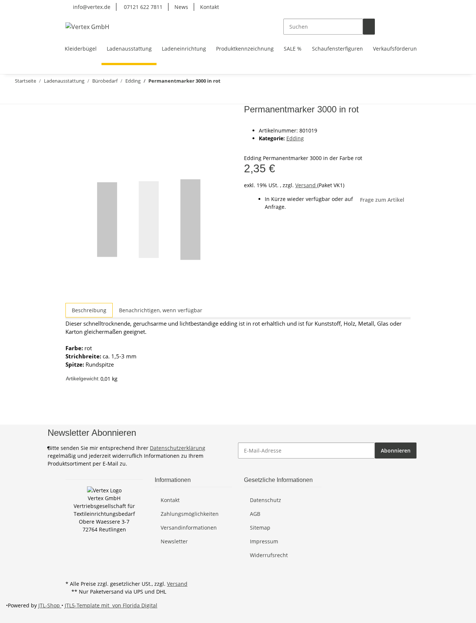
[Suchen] (369, 27)
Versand (306, 185)
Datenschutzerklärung (177, 447)
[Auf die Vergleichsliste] (71, 128)
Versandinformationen (189, 527)
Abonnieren (396, 450)
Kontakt (209, 6)
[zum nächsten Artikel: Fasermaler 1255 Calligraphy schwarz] (18, 96)
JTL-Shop (49, 605)
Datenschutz (265, 500)
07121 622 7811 (142, 6)
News (181, 6)
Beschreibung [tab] (89, 310)
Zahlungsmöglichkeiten (190, 513)
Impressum (264, 541)
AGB (255, 513)
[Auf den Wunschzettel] (85, 128)
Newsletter (174, 541)
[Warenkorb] (405, 26)
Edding (295, 138)
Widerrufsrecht (269, 555)
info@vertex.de (90, 6)
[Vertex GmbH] (87, 26)
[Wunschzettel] (393, 26)
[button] (381, 26)
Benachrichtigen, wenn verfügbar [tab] (160, 310)
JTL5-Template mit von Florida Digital (111, 605)
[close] (71, 112)
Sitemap (260, 527)
